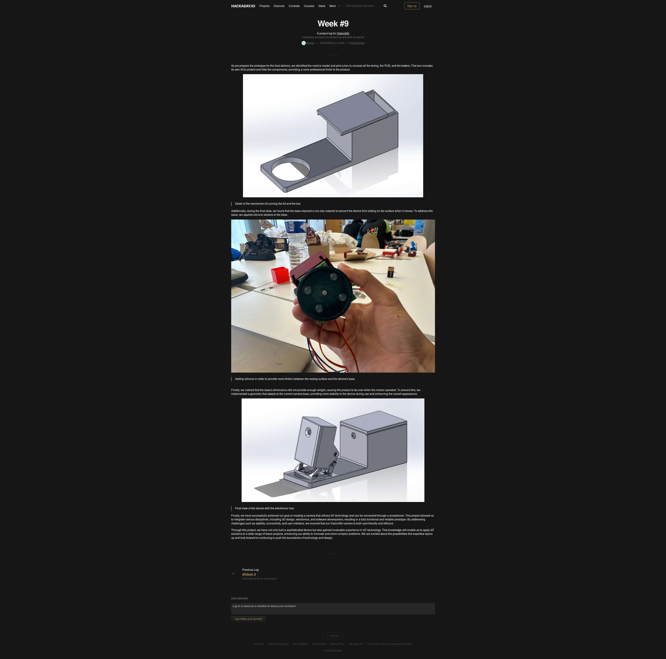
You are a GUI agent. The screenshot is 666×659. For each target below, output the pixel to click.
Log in (428, 6)
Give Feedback (300, 643)
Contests (294, 6)
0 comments (270, 578)
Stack (321, 6)
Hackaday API (356, 643)
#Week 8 (249, 574)
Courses (309, 6)
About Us (259, 643)
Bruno (310, 43)
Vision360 (343, 33)
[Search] (385, 5)
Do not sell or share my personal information (389, 643)
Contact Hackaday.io (278, 643)
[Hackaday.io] (243, 6)
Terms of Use (319, 643)
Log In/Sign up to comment (248, 618)
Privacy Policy (337, 643)
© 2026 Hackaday (333, 650)
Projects (264, 6)
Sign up (412, 6)
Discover (279, 6)
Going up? (334, 635)
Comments (357, 43)
